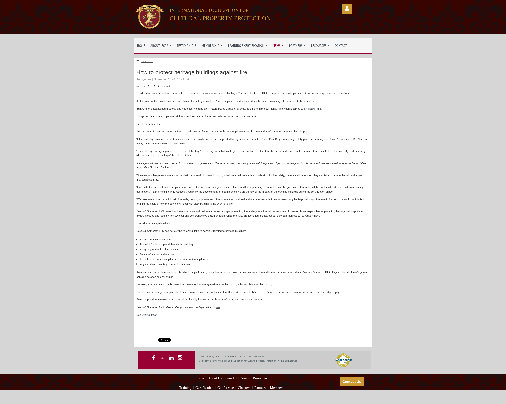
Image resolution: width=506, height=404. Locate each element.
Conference (225, 388)
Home (199, 378)
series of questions (247, 101)
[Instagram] (180, 357)
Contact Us (351, 382)
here (218, 307)
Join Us (231, 378)
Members (276, 388)
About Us (215, 378)
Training (185, 388)
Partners (260, 388)
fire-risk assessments (339, 93)
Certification (204, 388)
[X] (162, 357)
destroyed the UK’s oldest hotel (206, 93)
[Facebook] (153, 357)
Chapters (244, 388)
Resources (260, 378)
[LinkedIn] (171, 357)
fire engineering (312, 108)
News (245, 378)
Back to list (147, 61)
